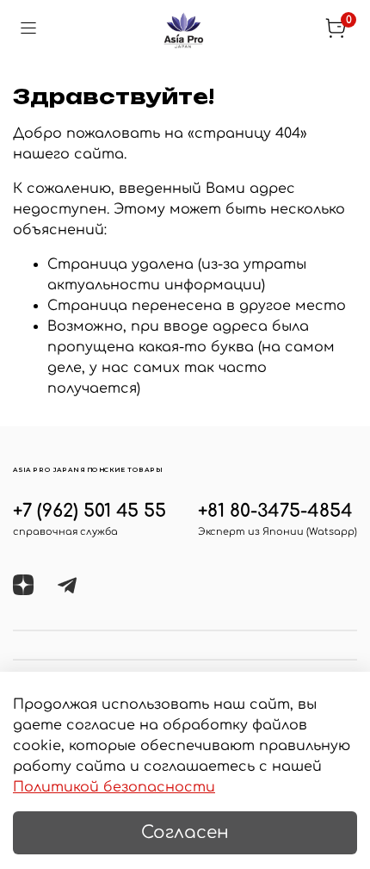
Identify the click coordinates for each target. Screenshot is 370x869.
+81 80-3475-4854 (275, 511)
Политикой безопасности (114, 787)
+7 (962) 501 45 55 (89, 511)
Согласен (185, 832)
